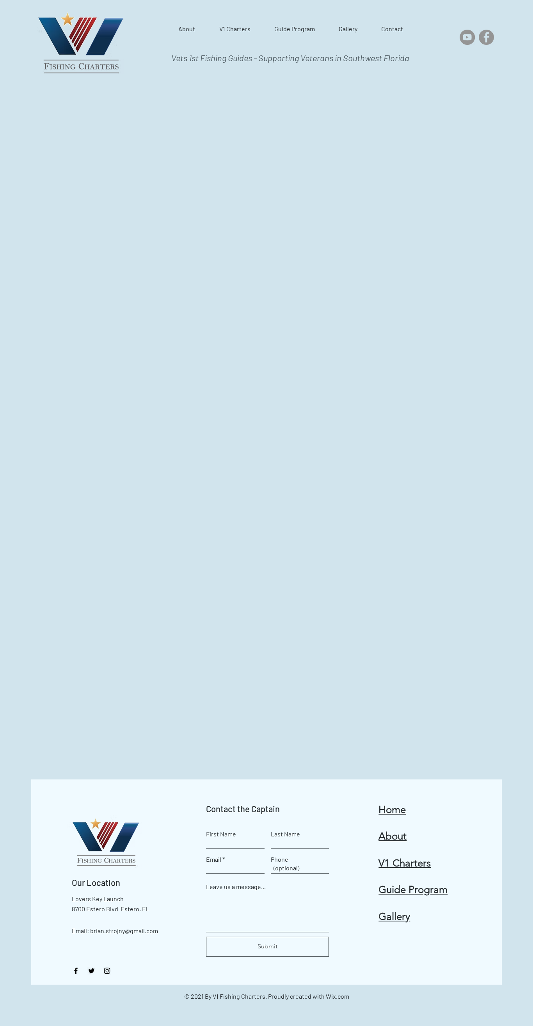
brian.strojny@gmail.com (124, 930)
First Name (221, 834)
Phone (279, 859)
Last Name (285, 834)
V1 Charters (404, 863)
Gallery (394, 917)
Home (392, 810)
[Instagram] (107, 971)
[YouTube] (467, 37)
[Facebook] (486, 37)
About (392, 836)
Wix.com (337, 996)
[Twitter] (91, 971)
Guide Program (413, 890)
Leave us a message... (236, 887)
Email (213, 859)
